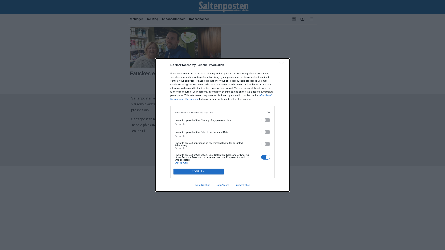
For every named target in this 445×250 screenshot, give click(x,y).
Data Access (222, 185)
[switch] (265, 120)
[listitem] (222, 112)
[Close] (282, 65)
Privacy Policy (242, 185)
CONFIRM (198, 171)
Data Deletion (202, 185)
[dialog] (222, 125)
